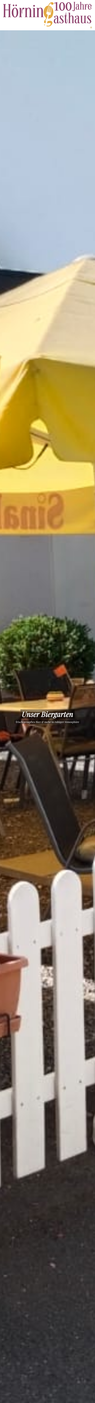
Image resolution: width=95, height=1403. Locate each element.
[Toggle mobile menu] (91, 27)
